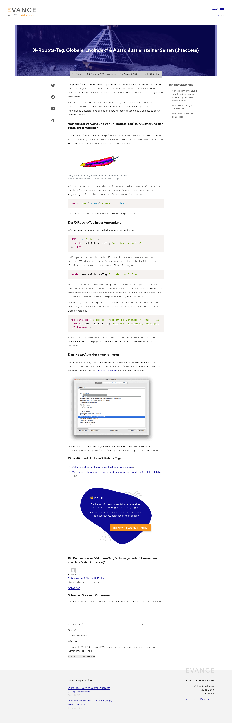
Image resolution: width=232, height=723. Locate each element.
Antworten (74, 588)
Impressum (191, 699)
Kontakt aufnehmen (130, 528)
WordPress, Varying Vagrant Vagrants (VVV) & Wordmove (89, 689)
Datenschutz (207, 699)
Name (72, 630)
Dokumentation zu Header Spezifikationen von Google (102, 467)
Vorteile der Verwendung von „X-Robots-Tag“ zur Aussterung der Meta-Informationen (184, 95)
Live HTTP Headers (106, 370)
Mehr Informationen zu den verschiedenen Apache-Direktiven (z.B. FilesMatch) (116, 472)
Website (72, 641)
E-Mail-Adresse (77, 635)
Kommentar (75, 624)
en (222, 15)
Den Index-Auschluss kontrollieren (182, 115)
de (218, 15)
